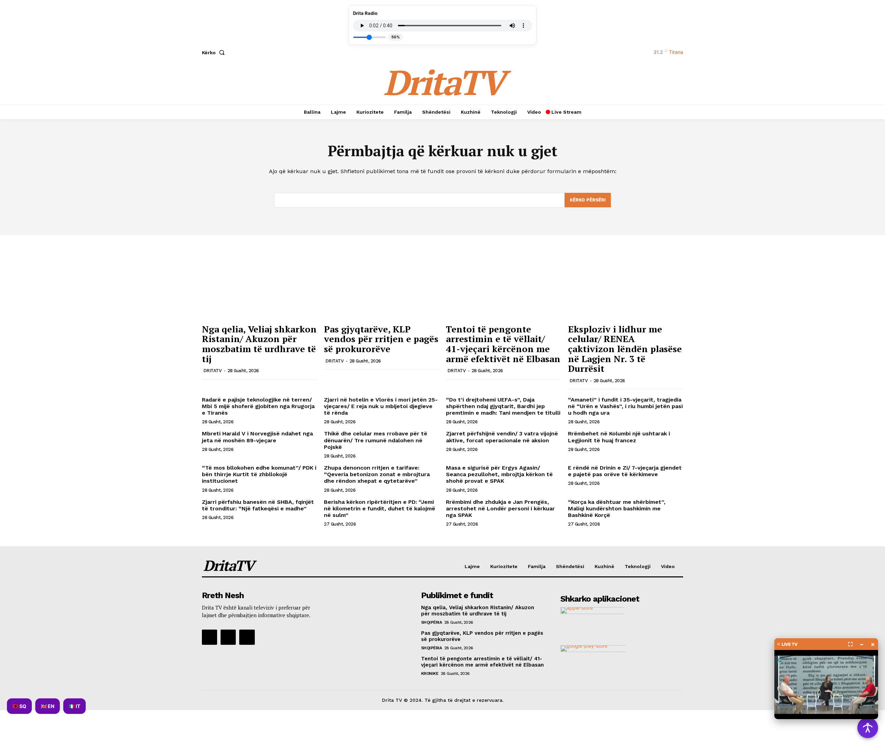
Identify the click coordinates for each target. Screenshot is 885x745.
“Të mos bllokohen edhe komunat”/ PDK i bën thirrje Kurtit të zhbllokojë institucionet (259, 474)
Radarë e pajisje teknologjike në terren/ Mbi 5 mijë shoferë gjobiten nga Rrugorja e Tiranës (258, 406)
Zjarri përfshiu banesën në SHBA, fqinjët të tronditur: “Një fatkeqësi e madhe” (258, 505)
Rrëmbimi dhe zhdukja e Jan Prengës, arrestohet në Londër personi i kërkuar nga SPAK (500, 508)
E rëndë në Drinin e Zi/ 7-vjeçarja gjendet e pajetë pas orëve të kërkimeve (625, 471)
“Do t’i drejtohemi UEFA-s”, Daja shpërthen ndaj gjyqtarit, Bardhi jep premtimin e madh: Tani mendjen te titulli (503, 406)
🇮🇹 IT (74, 706)
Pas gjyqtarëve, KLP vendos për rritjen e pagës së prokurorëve (381, 339)
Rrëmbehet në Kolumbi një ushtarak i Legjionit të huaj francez (619, 436)
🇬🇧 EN (47, 706)
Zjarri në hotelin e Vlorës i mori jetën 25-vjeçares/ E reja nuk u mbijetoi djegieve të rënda (381, 406)
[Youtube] (246, 637)
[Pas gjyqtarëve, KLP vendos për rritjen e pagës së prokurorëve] (381, 277)
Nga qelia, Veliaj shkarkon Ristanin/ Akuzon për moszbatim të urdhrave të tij (259, 344)
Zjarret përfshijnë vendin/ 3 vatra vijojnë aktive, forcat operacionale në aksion (502, 436)
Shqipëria (431, 622)
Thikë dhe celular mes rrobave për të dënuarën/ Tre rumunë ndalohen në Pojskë (375, 440)
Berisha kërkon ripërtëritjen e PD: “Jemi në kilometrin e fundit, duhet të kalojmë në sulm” (379, 508)
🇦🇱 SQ (19, 706)
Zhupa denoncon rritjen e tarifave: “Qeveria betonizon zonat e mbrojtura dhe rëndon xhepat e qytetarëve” (377, 474)
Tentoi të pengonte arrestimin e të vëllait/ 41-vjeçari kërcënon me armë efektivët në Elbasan (503, 344)
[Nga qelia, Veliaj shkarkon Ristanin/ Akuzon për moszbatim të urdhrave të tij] (259, 277)
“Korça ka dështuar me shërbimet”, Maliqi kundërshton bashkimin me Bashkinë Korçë (616, 508)
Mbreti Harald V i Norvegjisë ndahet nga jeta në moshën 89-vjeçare (257, 436)
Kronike (430, 673)
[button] (214, 52)
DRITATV (212, 370)
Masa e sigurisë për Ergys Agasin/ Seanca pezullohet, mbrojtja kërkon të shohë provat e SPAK (499, 474)
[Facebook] (209, 637)
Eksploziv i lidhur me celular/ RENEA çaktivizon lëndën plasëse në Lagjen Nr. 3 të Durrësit (625, 348)
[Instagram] (228, 637)
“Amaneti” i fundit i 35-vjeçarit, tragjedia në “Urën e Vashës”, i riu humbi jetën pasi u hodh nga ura (625, 406)
